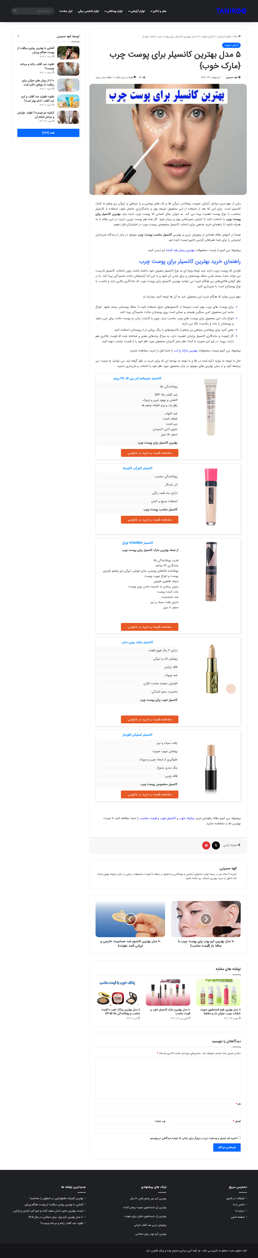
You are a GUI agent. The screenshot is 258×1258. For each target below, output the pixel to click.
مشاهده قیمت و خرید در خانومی (150, 452)
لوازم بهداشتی (115, 11)
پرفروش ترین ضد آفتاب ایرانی (150, 1225)
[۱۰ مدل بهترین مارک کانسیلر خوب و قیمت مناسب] (168, 992)
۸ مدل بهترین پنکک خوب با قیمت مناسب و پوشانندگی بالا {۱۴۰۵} (120, 1011)
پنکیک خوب (186, 818)
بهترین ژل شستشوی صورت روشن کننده (144, 1207)
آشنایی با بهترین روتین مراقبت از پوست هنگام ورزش (35, 50)
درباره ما (239, 1211)
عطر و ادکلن (159, 11)
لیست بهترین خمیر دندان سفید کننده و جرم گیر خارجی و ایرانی (48, 1211)
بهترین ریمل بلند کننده (180, 250)
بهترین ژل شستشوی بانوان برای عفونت (145, 1216)
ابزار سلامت (65, 11)
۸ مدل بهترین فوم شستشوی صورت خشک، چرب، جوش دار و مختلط (220, 1011)
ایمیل (237, 1121)
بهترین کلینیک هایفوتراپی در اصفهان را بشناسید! (56, 1198)
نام (238, 1104)
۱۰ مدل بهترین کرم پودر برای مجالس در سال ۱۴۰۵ (55, 1217)
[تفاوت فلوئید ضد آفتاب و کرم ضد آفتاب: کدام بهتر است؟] (68, 101)
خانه (235, 36)
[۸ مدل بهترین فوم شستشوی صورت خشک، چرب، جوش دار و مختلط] (218, 992)
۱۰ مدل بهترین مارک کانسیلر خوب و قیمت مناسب (170, 1011)
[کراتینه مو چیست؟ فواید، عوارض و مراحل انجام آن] (68, 117)
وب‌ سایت (160, 1121)
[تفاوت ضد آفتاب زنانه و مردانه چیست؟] (68, 68)
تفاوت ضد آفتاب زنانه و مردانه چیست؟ (37, 66)
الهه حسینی (232, 77)
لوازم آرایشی (138, 11)
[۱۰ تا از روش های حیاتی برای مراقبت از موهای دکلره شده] (68, 85)
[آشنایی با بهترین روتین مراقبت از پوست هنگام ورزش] (68, 52)
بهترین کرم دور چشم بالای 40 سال (148, 1198)
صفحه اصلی (237, 1217)
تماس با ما (238, 1204)
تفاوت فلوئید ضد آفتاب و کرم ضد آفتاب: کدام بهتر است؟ (37, 98)
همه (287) (48, 133)
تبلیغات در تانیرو (235, 1198)
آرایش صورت (208, 36)
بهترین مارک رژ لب (185, 350)
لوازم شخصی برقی (88, 11)
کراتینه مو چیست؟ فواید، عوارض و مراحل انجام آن (35, 114)
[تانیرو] (231, 11)
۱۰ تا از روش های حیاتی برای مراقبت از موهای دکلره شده (38, 82)
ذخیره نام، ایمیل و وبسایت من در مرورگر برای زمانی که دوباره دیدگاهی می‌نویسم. (193, 1138)
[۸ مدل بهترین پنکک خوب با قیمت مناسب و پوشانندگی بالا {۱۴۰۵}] (118, 992)
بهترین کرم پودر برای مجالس (150, 1234)
